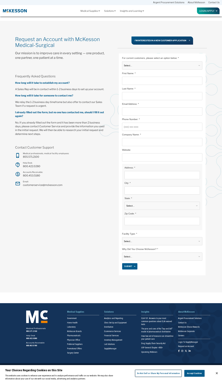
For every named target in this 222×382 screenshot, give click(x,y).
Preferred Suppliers (75, 344)
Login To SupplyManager (188, 342)
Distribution (108, 327)
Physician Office (73, 340)
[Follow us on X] (186, 351)
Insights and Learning (131, 10)
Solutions (109, 10)
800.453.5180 (31, 175)
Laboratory (71, 327)
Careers (181, 335)
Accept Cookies (194, 373)
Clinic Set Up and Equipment (115, 323)
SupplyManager (110, 348)
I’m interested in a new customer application (160, 40)
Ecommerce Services (112, 331)
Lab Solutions (109, 344)
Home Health (72, 323)
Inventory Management (113, 340)
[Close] (216, 373)
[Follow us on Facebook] (179, 351)
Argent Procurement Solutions (168, 2)
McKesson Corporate (186, 331)
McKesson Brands (74, 331)
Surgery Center (73, 353)
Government (72, 318)
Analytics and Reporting (113, 318)
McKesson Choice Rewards (189, 327)
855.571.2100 (31, 156)
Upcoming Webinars (149, 352)
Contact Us (214, 2)
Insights (145, 311)
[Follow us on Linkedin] (190, 351)
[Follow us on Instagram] (182, 351)
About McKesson (196, 2)
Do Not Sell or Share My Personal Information (158, 373)
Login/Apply (207, 10)
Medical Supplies (89, 10)
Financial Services (111, 335)
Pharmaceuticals (73, 335)
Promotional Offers (74, 348)
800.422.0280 (31, 166)
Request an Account (186, 346)
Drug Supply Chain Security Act (153, 343)
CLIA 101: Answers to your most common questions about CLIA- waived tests (156, 321)
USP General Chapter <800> (152, 347)
